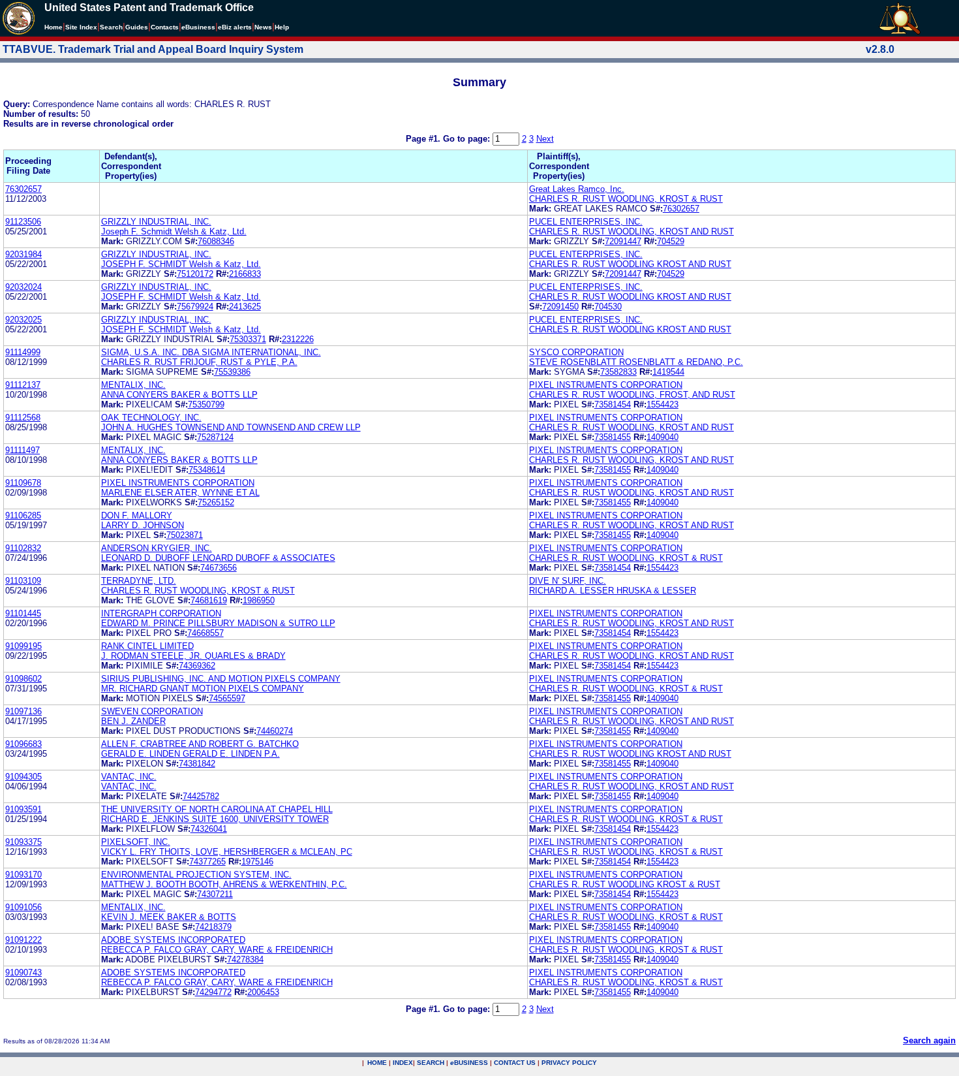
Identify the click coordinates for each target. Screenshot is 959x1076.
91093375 (23, 842)
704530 (608, 306)
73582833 (618, 372)
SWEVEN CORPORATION (152, 711)
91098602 (23, 679)
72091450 (560, 306)
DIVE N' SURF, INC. (567, 581)
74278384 (245, 959)
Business (198, 27)
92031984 (23, 254)
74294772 (213, 992)
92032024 (23, 287)
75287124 (215, 437)
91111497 (22, 450)
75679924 (195, 306)
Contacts (165, 27)
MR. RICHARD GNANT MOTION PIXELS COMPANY (202, 688)
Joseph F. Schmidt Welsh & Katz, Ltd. (174, 231)
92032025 (23, 319)
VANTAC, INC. (129, 777)
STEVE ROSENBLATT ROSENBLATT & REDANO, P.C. (636, 362)
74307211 (215, 894)
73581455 (612, 437)
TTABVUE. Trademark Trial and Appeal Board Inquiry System (153, 49)
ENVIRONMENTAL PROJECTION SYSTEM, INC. (196, 874)
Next (545, 139)
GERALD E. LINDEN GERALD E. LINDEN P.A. (190, 754)
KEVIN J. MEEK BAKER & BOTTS (168, 917)
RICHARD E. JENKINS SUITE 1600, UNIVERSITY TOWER (215, 819)
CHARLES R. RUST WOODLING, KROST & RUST (626, 199)
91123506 (23, 222)
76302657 (23, 189)
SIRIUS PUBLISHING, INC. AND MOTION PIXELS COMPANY (221, 679)
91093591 (23, 809)
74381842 (197, 763)
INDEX (403, 1062)
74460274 (274, 731)
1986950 (259, 600)
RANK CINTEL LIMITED (147, 646)
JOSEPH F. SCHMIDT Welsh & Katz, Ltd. (181, 264)
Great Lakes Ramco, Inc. (576, 189)
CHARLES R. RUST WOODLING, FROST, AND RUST (632, 395)
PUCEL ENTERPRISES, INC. (586, 222)
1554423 (662, 404)
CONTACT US (515, 1062)
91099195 (23, 646)
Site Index (81, 27)
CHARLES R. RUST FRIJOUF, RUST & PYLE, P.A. (199, 362)
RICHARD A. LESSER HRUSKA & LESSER (612, 590)
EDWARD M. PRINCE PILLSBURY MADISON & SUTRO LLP (218, 623)
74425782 (201, 796)
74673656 (218, 568)
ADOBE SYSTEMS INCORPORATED (173, 940)
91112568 (22, 417)
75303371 (248, 339)
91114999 (22, 352)
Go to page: (468, 139)
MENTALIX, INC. (133, 385)
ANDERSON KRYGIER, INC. (156, 548)
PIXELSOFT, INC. (135, 842)
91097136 (23, 711)
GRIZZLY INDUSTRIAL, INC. (156, 222)
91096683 (23, 744)
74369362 (197, 666)
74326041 (208, 829)
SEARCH (430, 1062)
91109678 (23, 483)
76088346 (216, 241)
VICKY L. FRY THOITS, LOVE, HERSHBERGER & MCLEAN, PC (226, 852)
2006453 (263, 992)
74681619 (208, 600)
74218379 (213, 927)
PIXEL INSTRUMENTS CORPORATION (605, 385)
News (263, 27)
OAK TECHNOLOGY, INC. (151, 417)
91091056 (23, 907)
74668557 (205, 633)
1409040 (662, 437)
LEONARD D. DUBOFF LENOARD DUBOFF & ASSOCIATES (218, 558)
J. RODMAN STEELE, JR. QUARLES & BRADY (193, 656)
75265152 (216, 502)
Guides (136, 27)
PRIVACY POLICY (569, 1062)
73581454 (612, 404)
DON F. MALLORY (136, 515)
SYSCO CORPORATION (576, 352)
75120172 (195, 274)
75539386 (232, 372)
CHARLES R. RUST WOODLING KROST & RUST (624, 884)
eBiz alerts (235, 27)
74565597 (227, 698)
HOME (377, 1062)
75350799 (206, 404)
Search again (929, 1040)
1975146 (257, 861)
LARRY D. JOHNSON (142, 525)
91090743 (23, 972)
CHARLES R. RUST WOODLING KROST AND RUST (630, 264)
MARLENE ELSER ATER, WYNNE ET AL (180, 493)
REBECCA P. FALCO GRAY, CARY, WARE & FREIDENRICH (217, 950)
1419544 (668, 372)
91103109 (23, 581)
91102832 (23, 548)
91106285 (23, 515)
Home (53, 27)
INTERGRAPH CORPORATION (161, 613)
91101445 (23, 613)
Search (111, 27)
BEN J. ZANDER (133, 721)
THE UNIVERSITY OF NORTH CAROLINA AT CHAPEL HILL (217, 809)
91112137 (22, 385)
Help (282, 27)
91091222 (23, 940)
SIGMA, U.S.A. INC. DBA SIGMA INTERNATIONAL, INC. (211, 352)
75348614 (207, 470)
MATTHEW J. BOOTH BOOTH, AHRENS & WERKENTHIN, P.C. (224, 884)
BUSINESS (469, 1062)
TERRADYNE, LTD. (138, 581)
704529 (670, 241)
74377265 (207, 861)
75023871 (184, 535)
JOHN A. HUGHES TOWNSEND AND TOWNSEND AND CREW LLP (231, 427)
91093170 (23, 874)
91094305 (23, 777)
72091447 (623, 241)
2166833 (245, 274)
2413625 (245, 306)
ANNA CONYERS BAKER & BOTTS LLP (179, 395)
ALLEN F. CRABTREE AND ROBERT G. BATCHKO (200, 744)
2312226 (298, 339)
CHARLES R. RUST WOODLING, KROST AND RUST (631, 231)
